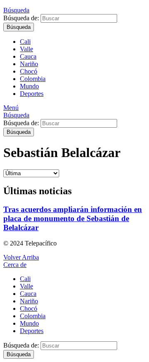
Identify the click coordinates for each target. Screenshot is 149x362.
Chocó (28, 71)
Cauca (28, 56)
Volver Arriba (21, 257)
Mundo (29, 86)
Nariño (29, 63)
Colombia (33, 78)
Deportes (31, 93)
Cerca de (14, 264)
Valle (26, 48)
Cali (25, 41)
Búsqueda (19, 27)
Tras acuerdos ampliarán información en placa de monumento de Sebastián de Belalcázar (72, 218)
